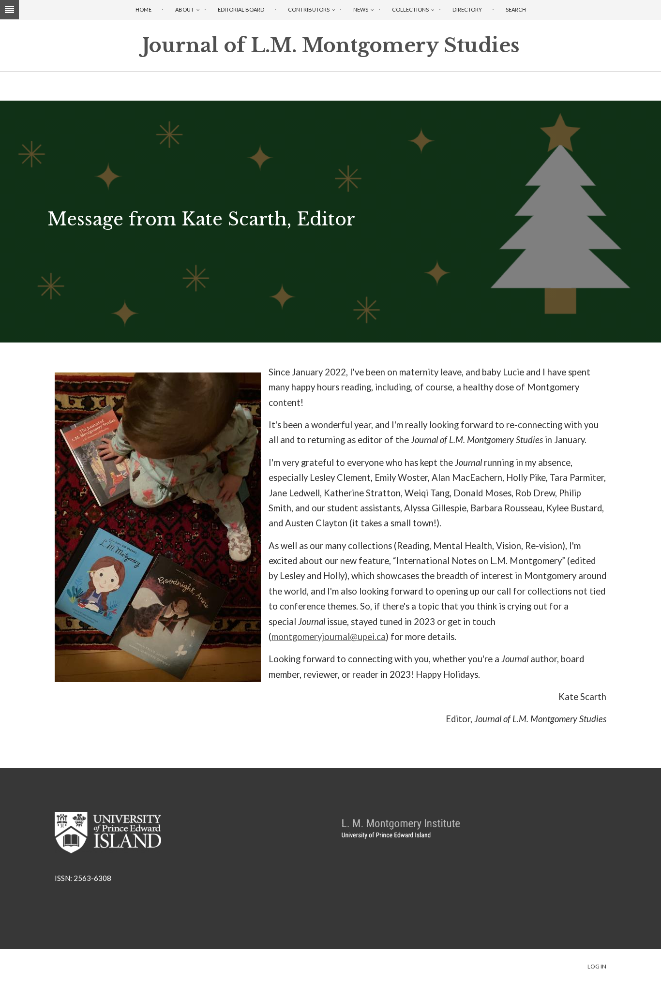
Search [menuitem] (516, 9)
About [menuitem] (184, 9)
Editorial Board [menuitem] (241, 9)
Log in (596, 966)
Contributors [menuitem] (309, 9)
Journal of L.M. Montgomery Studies (330, 45)
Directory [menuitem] (467, 9)
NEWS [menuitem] (360, 9)
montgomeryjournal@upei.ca (328, 636)
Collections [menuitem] (410, 9)
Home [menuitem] (143, 9)
